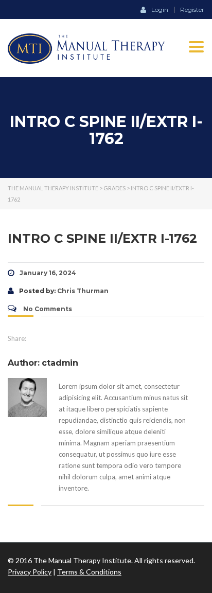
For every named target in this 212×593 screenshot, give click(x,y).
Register (192, 10)
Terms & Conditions (89, 571)
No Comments (47, 309)
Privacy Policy (29, 571)
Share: (17, 338)
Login (159, 9)
